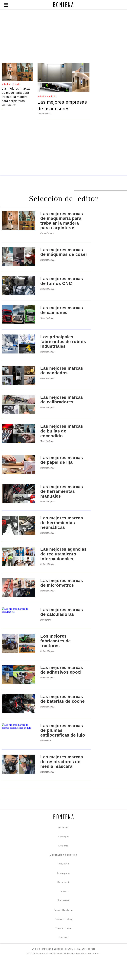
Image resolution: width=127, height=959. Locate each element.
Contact (63, 937)
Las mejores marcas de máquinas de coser (63, 252)
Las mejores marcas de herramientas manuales (61, 491)
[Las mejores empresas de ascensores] (63, 91)
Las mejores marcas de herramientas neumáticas (61, 522)
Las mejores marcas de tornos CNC (61, 281)
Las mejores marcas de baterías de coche (62, 699)
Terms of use (63, 928)
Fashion (63, 827)
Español (58, 949)
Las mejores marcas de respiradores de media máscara (61, 761)
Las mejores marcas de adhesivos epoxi (61, 670)
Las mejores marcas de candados (61, 370)
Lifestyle (63, 836)
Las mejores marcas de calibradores (61, 400)
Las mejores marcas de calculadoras (61, 612)
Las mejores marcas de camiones (61, 310)
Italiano (81, 949)
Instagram (63, 873)
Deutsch (47, 949)
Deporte (63, 845)
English (36, 949)
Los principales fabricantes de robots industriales (63, 341)
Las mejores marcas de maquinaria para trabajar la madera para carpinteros (16, 95)
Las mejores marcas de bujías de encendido (61, 431)
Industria (63, 863)
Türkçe (92, 949)
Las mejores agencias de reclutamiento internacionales (63, 554)
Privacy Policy (63, 919)
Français (70, 949)
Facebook (63, 882)
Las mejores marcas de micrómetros (61, 583)
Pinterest (63, 900)
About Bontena (63, 910)
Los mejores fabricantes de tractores (55, 641)
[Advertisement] (63, 37)
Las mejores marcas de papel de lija (61, 460)
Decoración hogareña (63, 854)
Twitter (63, 891)
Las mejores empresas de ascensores (62, 105)
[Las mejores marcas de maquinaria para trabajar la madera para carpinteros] (17, 79)
